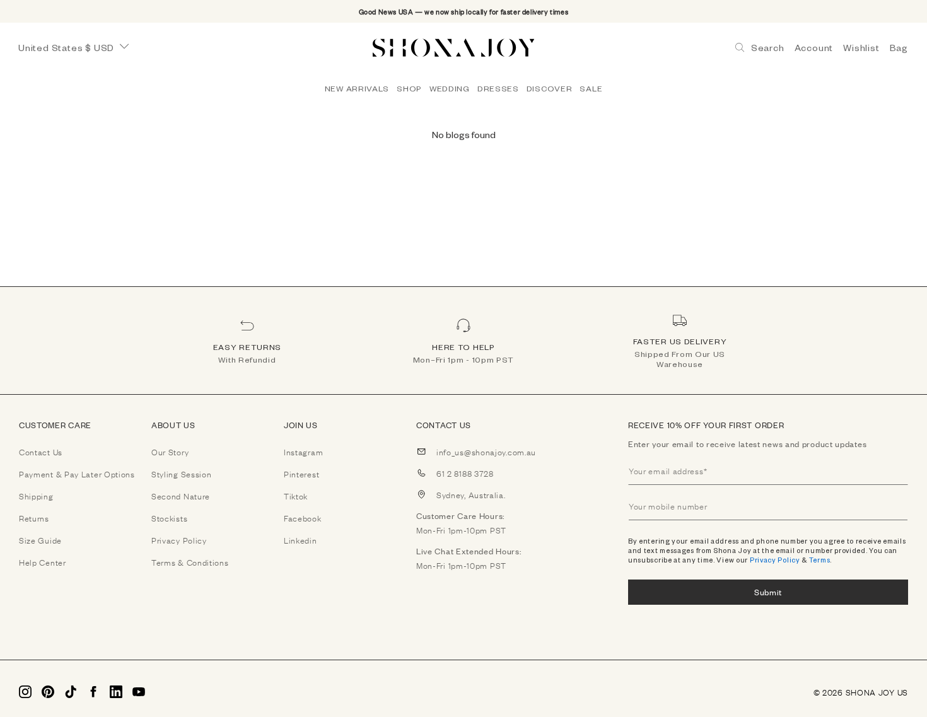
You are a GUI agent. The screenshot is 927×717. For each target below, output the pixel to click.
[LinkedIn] (116, 691)
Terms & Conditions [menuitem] (190, 562)
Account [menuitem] (814, 48)
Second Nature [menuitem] (180, 495)
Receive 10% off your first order (706, 425)
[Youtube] (138, 691)
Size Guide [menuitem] (40, 539)
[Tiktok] (70, 691)
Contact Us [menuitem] (40, 451)
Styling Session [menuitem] (181, 473)
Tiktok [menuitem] (296, 495)
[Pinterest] (48, 691)
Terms (820, 559)
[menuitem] (357, 88)
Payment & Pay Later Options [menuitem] (77, 473)
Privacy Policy (775, 559)
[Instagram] (25, 691)
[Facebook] (93, 691)
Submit (768, 592)
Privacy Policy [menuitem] (179, 539)
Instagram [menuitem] (303, 451)
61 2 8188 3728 (465, 473)
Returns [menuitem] (34, 517)
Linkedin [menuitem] (300, 539)
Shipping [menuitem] (36, 495)
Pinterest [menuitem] (301, 473)
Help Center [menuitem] (42, 562)
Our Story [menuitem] (170, 451)
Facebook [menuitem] (303, 517)
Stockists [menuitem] (169, 517)
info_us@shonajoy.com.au (486, 451)
